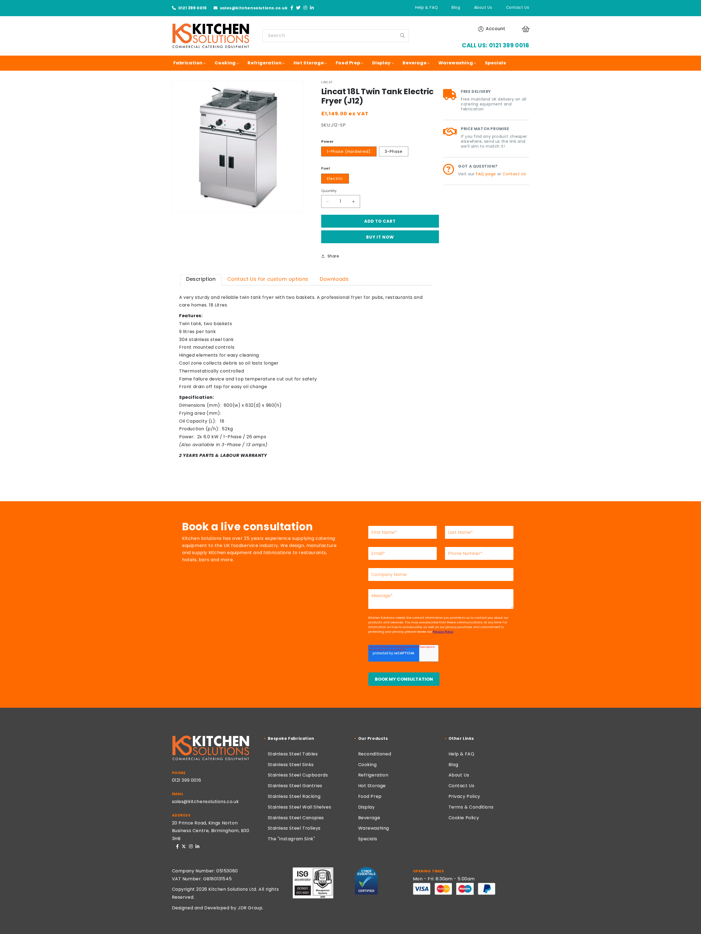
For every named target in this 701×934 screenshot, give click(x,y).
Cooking (367, 764)
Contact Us (517, 7)
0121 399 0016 (191, 8)
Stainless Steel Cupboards (298, 775)
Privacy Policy (464, 796)
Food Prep (370, 796)
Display (366, 807)
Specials (367, 839)
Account (495, 28)
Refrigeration (373, 775)
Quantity (329, 190)
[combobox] (336, 36)
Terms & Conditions (471, 807)
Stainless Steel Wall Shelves (299, 807)
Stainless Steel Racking (294, 796)
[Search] (403, 36)
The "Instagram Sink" (291, 839)
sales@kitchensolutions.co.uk (253, 8)
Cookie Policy (464, 818)
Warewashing (373, 828)
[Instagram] (305, 8)
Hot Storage (372, 786)
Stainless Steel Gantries (295, 786)
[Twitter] (298, 8)
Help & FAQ (426, 7)
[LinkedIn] (312, 8)
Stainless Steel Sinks (291, 764)
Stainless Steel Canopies (296, 818)
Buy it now (380, 237)
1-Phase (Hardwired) (349, 151)
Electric (335, 178)
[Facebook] (292, 8)
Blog (456, 7)
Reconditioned (374, 754)
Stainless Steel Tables (293, 754)
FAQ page (486, 174)
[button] (527, 29)
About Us (483, 7)
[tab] (201, 279)
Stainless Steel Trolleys (294, 828)
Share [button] (333, 256)
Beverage (369, 818)
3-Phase (394, 151)
